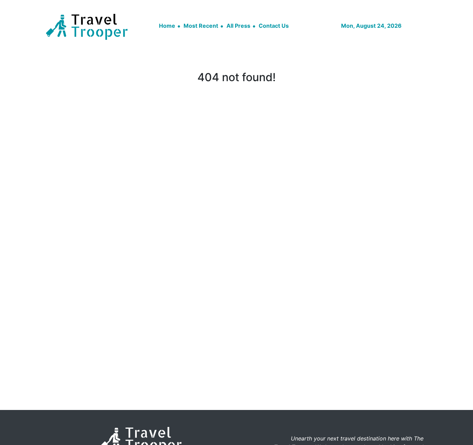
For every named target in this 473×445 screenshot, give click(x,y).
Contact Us (274, 25)
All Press (238, 25)
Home (167, 25)
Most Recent (201, 25)
